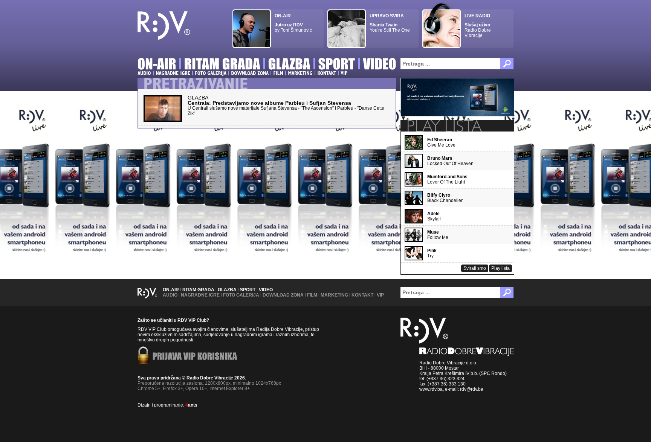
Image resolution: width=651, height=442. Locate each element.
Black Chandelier (445, 198)
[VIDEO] (380, 65)
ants (191, 405)
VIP (380, 295)
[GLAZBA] (289, 65)
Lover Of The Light (447, 179)
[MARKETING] (300, 73)
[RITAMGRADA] (222, 65)
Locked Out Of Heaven (450, 161)
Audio (170, 295)
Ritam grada (198, 289)
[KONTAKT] (326, 73)
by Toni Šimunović (293, 23)
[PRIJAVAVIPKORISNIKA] (195, 356)
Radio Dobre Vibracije (478, 25)
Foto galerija (241, 295)
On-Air (171, 289)
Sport (247, 289)
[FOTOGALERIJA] (210, 73)
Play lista (500, 268)
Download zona (283, 295)
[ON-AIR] (157, 65)
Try (432, 253)
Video (266, 289)
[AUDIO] (144, 73)
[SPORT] (336, 65)
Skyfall (434, 216)
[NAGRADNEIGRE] (173, 73)
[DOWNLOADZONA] (250, 73)
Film (312, 295)
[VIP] (344, 73)
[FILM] (278, 73)
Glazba (227, 289)
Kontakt (362, 295)
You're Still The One (390, 23)
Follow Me (437, 234)
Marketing (334, 295)
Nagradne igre (200, 295)
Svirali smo (474, 268)
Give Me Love (441, 142)
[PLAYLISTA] (443, 125)
